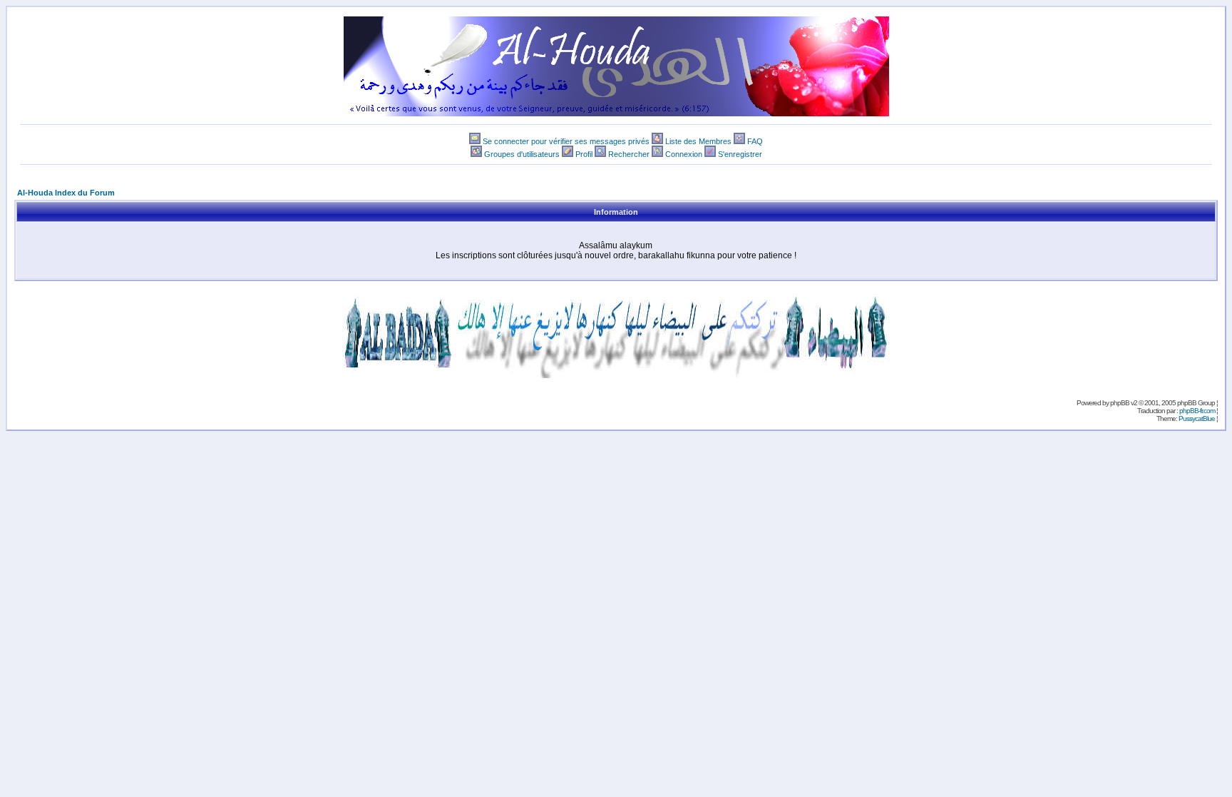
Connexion (683, 154)
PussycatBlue (1197, 418)
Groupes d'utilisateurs (522, 154)
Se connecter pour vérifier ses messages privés (566, 141)
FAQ (755, 141)
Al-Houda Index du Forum (66, 192)
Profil (583, 154)
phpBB (1119, 403)
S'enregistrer (740, 154)
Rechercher (629, 154)
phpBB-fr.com (1197, 411)
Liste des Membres (698, 141)
